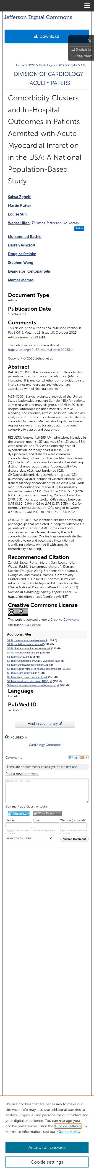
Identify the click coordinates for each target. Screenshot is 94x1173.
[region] (47, 1134)
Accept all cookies (47, 1147)
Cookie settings (68, 1126)
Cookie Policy (69, 1132)
